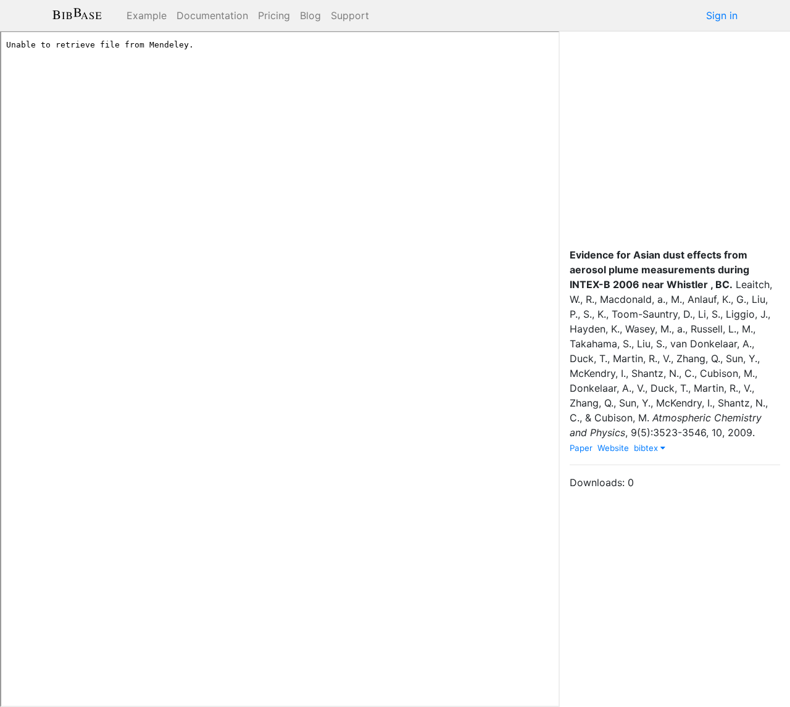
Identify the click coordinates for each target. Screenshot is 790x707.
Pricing (274, 15)
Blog (310, 15)
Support (350, 15)
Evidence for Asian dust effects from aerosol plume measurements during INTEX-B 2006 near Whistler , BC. (659, 270)
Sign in (722, 15)
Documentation (212, 15)
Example (147, 15)
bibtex (647, 448)
